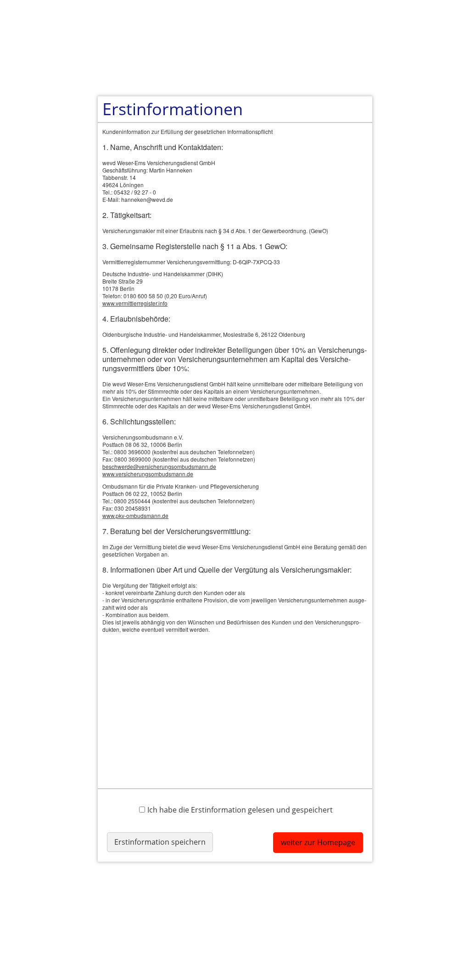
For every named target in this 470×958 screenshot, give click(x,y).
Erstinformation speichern (160, 842)
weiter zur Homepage (318, 842)
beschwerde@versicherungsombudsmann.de (159, 466)
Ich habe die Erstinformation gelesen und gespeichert (240, 809)
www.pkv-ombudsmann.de (135, 515)
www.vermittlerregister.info (135, 303)
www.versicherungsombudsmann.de (147, 474)
